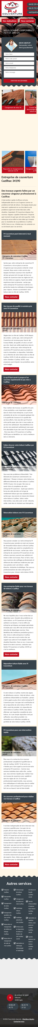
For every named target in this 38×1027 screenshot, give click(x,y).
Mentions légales (28, 1019)
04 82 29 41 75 (12, 1006)
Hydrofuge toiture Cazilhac (19, 911)
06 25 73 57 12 (25, 1006)
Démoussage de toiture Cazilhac (20, 892)
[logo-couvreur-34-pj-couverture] (12, 8)
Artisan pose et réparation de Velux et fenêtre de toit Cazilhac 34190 (20, 933)
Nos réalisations (9, 21)
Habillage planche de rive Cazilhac (19, 920)
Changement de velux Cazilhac (7, 906)
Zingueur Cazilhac (6, 891)
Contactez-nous (19, 1021)
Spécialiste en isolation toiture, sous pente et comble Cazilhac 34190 (32, 925)
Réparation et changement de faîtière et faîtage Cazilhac (8, 929)
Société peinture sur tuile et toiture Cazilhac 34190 (31, 943)
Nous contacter (27, 21)
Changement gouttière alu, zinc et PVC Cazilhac (8, 916)
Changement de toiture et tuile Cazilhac (20, 901)
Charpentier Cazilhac (7, 898)
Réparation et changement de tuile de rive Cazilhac (8, 942)
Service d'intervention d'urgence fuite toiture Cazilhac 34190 (32, 907)
